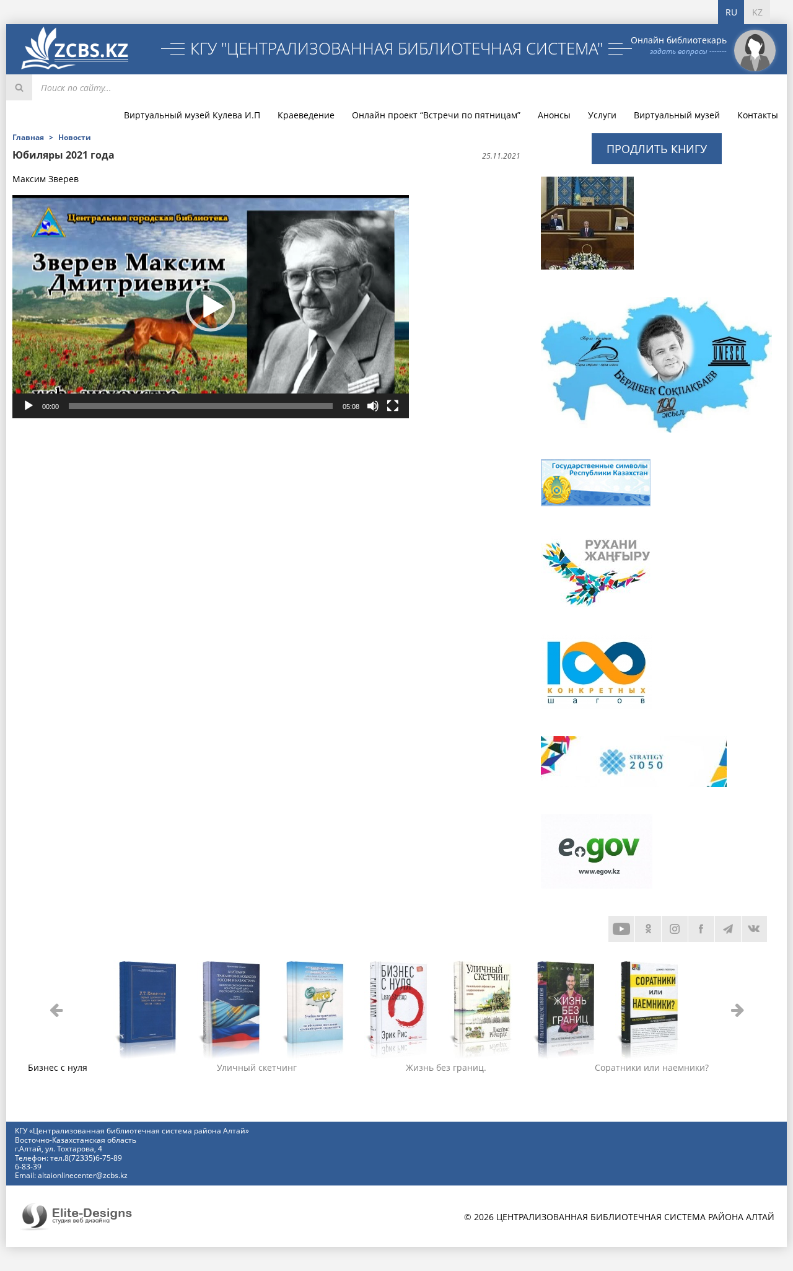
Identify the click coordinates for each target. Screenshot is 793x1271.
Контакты (757, 115)
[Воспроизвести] (28, 406)
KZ (757, 12)
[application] (210, 306)
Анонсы (554, 115)
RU (731, 12)
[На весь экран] (393, 406)
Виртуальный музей (677, 115)
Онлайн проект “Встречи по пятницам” (436, 115)
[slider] (201, 406)
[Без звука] (373, 406)
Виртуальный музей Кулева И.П (192, 115)
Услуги (602, 115)
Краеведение (306, 115)
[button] (210, 307)
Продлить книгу (657, 148)
